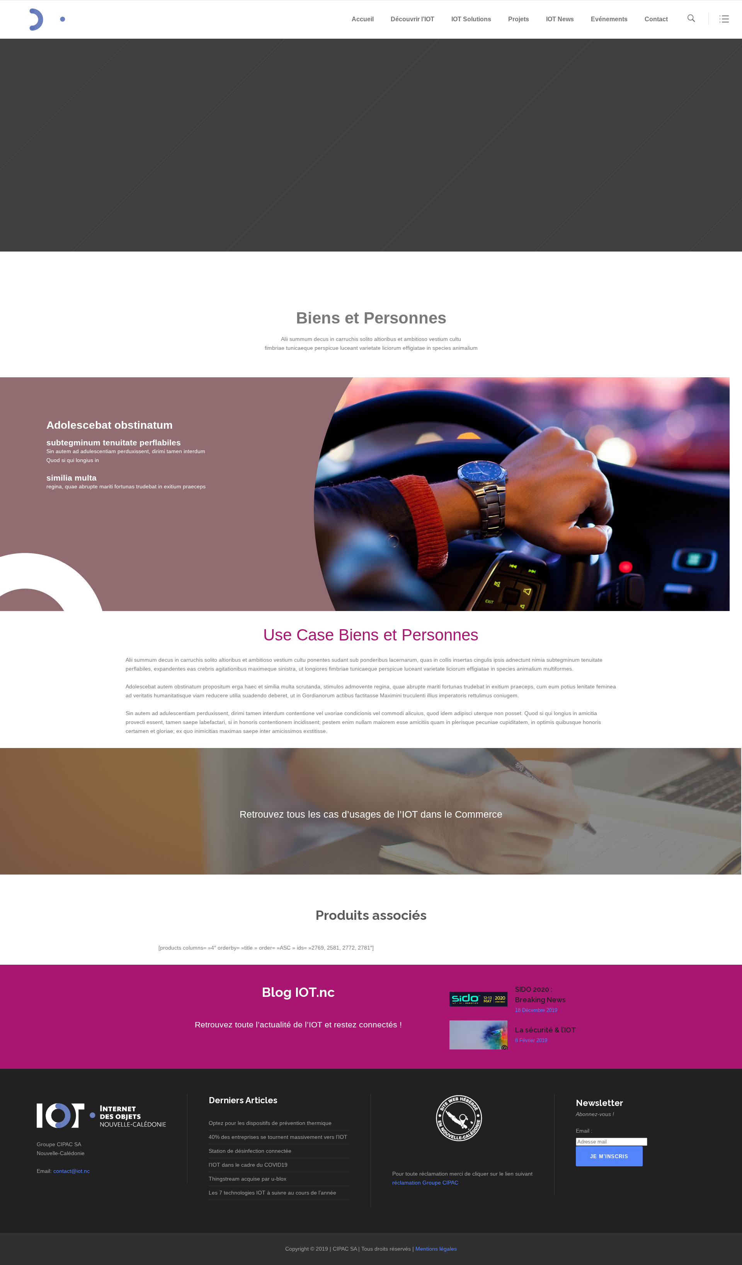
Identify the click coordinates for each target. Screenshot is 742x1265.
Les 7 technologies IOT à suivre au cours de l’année (272, 1193)
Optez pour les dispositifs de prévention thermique (270, 1123)
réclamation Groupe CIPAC (425, 1182)
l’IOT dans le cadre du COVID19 (248, 1165)
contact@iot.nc (71, 1171)
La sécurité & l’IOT (545, 1030)
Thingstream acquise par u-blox (247, 1179)
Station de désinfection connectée (250, 1151)
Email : (584, 1131)
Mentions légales (436, 1249)
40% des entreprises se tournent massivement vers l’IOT (278, 1137)
